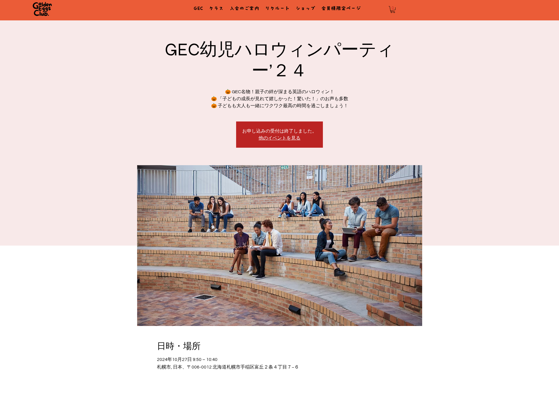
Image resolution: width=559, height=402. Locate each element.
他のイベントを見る (279, 138)
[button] (393, 9)
